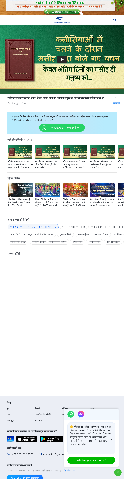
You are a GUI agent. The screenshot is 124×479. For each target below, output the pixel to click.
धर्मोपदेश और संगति (42, 414)
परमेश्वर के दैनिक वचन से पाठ (73, 226)
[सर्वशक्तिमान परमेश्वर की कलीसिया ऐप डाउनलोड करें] (10, 438)
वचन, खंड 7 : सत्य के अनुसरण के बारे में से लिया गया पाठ (31, 234)
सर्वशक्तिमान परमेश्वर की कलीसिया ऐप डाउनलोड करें (32, 431)
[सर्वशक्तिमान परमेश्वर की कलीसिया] (62, 20)
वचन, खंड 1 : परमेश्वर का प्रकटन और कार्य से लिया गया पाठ (33, 226)
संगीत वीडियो (77, 241)
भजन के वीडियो (94, 241)
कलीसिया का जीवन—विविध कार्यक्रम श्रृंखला (49, 241)
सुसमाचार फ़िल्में (65, 234)
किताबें (37, 408)
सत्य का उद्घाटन (113, 241)
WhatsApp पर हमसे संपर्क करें (91, 460)
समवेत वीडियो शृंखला (18, 241)
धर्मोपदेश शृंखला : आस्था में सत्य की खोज (93, 234)
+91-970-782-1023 (23, 454)
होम (8, 408)
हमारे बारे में (39, 420)
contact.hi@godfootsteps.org (60, 454)
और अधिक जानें (69, 470)
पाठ (8, 414)
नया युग (10, 420)
